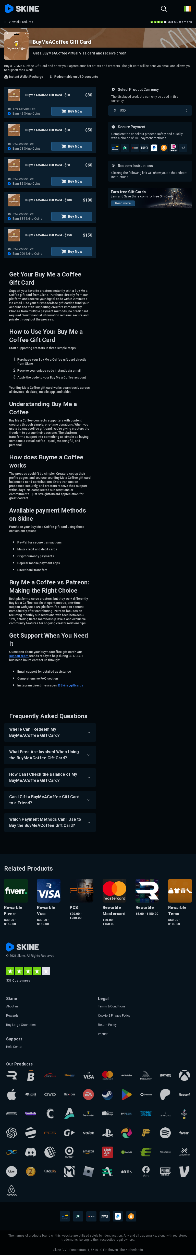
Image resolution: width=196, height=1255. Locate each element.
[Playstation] (107, 1132)
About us (12, 1006)
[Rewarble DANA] (145, 1094)
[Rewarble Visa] (88, 1075)
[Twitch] (30, 1113)
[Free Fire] (145, 1132)
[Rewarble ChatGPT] (11, 1132)
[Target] (69, 1152)
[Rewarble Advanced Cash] (107, 1171)
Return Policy (107, 1025)
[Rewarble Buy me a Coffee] (88, 1113)
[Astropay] (69, 1113)
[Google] (126, 1094)
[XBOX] (184, 1075)
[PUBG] (165, 1171)
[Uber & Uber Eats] (11, 1171)
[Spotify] (165, 1132)
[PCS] (49, 1132)
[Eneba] (126, 1132)
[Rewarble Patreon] (165, 1094)
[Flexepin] (69, 1094)
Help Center (14, 1047)
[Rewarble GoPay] (69, 1132)
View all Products (21, 22)
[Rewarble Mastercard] (107, 1075)
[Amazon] (88, 1152)
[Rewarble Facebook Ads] (145, 1171)
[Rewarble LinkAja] (107, 1152)
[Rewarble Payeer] (126, 1113)
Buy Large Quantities (21, 1025)
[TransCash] (49, 1075)
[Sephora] (165, 1113)
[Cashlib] (49, 1171)
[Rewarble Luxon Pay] (184, 1152)
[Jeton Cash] (30, 1132)
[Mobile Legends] (69, 1171)
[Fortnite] (165, 1075)
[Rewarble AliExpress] (165, 1152)
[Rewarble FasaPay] (69, 1075)
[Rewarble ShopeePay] (107, 1113)
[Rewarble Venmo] (184, 1171)
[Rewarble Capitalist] (126, 1152)
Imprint (103, 1034)
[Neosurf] (184, 1094)
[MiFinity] (11, 1152)
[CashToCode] (49, 1113)
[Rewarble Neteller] (126, 1075)
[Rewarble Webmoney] (49, 1152)
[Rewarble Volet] (88, 1132)
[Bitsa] (30, 1075)
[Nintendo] (11, 1113)
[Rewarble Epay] (145, 1152)
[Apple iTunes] (11, 1094)
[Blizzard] (145, 1113)
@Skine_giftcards (70, 685)
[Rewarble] (11, 1075)
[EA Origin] (88, 1094)
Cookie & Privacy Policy (114, 1015)
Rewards (12, 1015)
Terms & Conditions (112, 1006)
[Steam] (107, 1094)
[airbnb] (11, 1190)
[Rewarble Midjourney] (145, 1075)
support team (19, 656)
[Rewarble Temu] (126, 1171)
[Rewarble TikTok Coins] (184, 1113)
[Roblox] (88, 1171)
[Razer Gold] (30, 1171)
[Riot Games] (30, 1094)
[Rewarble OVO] (49, 1094)
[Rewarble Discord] (30, 1152)
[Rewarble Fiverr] (184, 1132)
